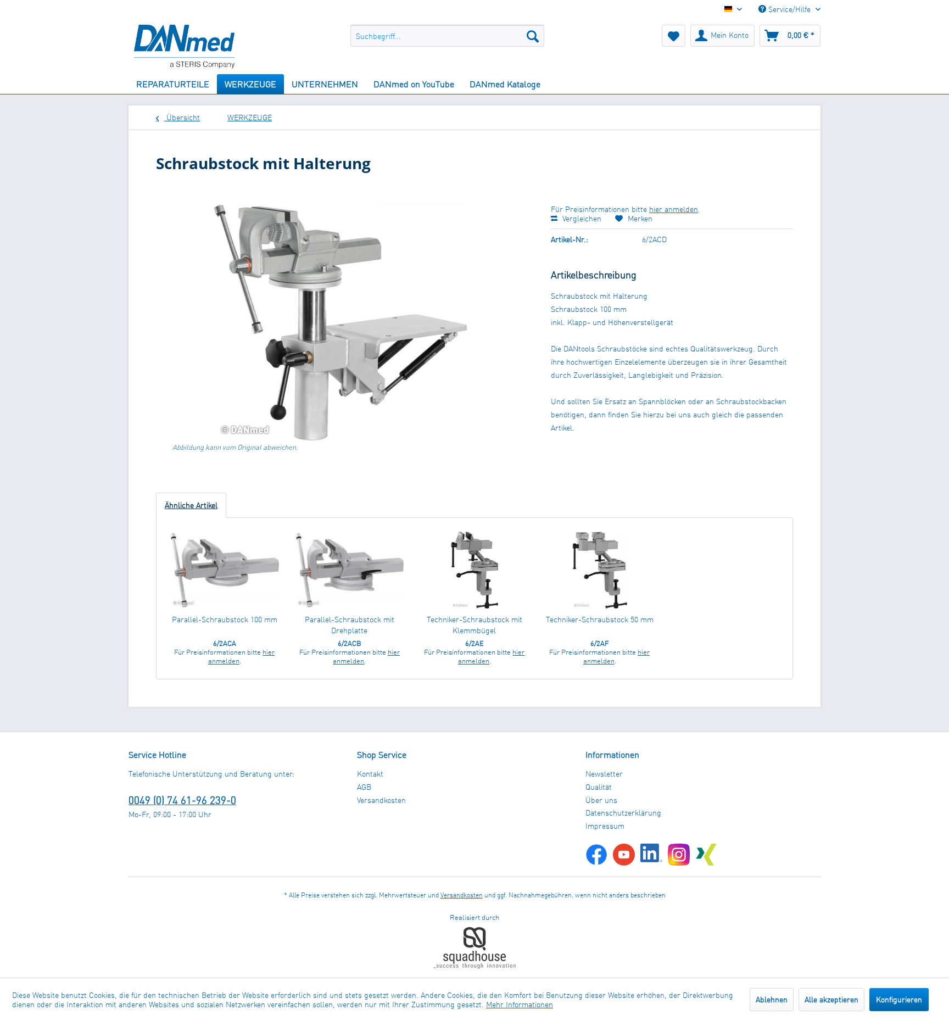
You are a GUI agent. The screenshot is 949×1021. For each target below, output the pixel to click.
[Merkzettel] (673, 36)
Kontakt (370, 773)
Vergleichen (580, 218)
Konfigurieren (899, 999)
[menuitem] (447, 36)
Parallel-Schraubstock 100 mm (224, 619)
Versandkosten (381, 800)
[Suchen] (532, 36)
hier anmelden (673, 209)
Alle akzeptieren (831, 999)
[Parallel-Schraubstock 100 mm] (224, 570)
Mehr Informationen (519, 1004)
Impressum (604, 825)
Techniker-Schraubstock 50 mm (600, 619)
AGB (364, 786)
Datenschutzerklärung (623, 812)
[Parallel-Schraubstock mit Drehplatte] (349, 570)
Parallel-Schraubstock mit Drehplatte (349, 625)
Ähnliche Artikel (191, 505)
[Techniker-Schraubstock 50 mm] (599, 570)
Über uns (601, 800)
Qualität (598, 786)
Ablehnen (772, 999)
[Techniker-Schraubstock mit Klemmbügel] (474, 570)
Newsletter (604, 773)
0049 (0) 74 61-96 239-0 (182, 800)
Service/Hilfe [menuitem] (789, 9)
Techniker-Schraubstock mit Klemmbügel (474, 625)
